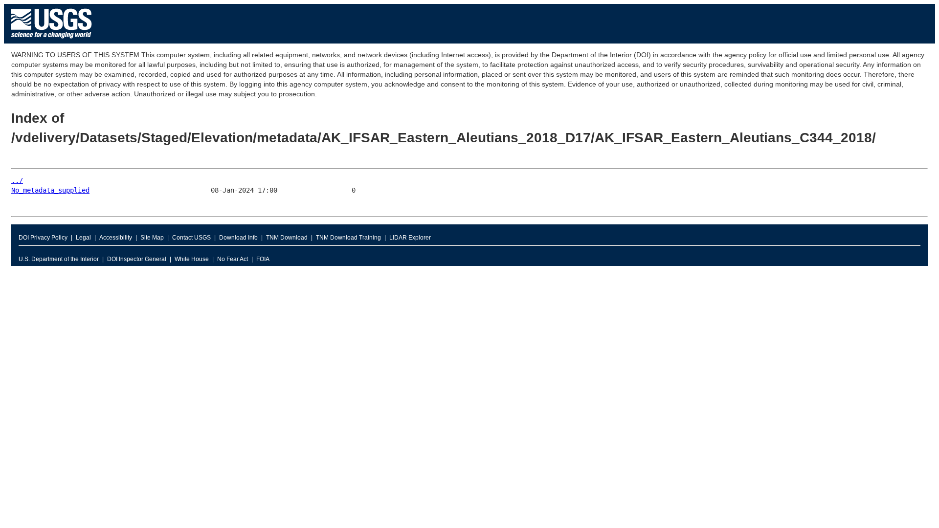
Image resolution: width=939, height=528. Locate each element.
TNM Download (287, 237)
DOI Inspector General (136, 259)
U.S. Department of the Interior (59, 259)
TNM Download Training (348, 237)
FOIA (262, 259)
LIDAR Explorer (410, 237)
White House (192, 259)
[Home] (51, 41)
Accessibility (115, 237)
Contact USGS (191, 237)
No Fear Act (232, 259)
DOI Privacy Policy (43, 237)
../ (17, 180)
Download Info (238, 237)
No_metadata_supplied (50, 190)
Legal (83, 237)
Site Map (152, 237)
